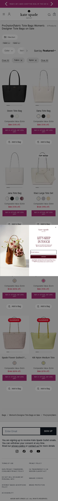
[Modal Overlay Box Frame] (29, 250)
